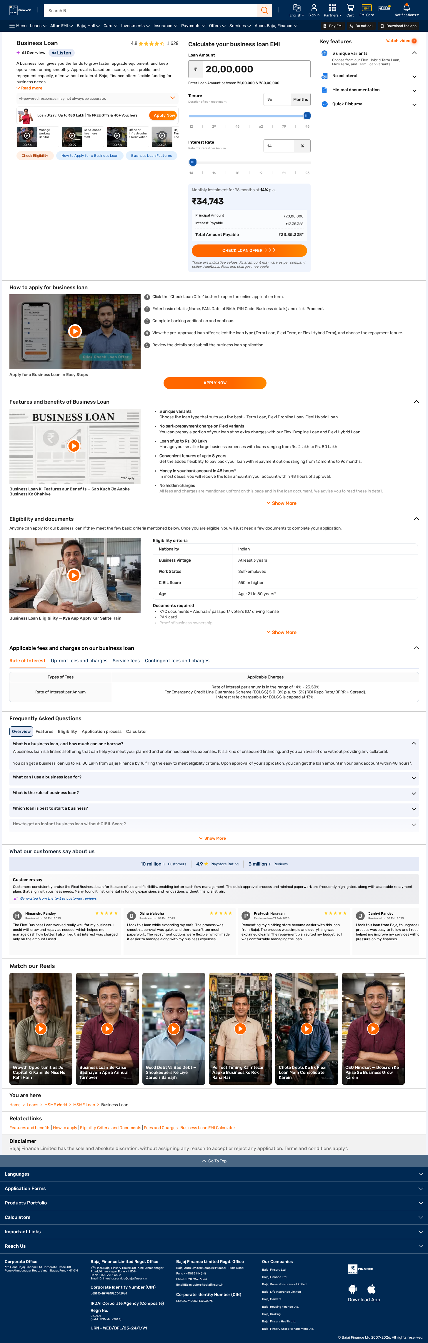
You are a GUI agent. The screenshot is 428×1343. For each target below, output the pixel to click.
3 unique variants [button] (349, 53)
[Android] (352, 1289)
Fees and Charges (161, 1127)
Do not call (364, 26)
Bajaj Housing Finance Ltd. (280, 1307)
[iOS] (371, 1289)
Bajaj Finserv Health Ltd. (279, 1321)
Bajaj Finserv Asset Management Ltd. (288, 1329)
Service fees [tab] (126, 660)
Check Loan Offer (242, 250)
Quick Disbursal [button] (348, 103)
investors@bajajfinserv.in (206, 1285)
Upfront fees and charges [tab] (79, 660)
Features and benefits (29, 1127)
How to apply (65, 1127)
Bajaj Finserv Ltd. (274, 1270)
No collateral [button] (344, 75)
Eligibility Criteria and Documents (110, 1127)
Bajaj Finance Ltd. (274, 1277)
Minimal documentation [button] (356, 89)
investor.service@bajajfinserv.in (125, 1278)
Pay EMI (335, 26)
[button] (75, 331)
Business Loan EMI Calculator (207, 1127)
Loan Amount (201, 55)
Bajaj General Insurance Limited (284, 1284)
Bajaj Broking (271, 1314)
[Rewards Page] (384, 9)
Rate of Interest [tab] (27, 660)
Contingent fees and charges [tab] (177, 660)
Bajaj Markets (271, 1299)
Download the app (401, 26)
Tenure (195, 95)
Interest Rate (201, 142)
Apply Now (164, 115)
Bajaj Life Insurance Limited (281, 1292)
